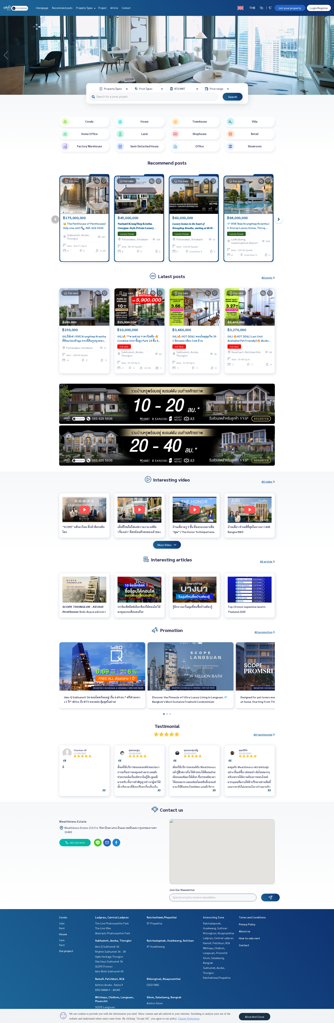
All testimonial (263, 734)
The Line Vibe (103, 928)
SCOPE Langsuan (105, 1007)
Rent (62, 928)
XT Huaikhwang (156, 946)
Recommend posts (62, 7)
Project (102, 7)
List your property (290, 8)
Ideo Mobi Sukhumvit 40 (109, 971)
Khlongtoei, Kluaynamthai (164, 978)
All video (267, 481)
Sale (62, 923)
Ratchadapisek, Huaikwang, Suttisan (170, 940)
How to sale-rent (249, 938)
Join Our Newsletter (182, 889)
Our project (66, 951)
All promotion (263, 632)
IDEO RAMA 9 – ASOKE (107, 989)
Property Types (84, 7)
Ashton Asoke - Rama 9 (109, 984)
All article (266, 561)
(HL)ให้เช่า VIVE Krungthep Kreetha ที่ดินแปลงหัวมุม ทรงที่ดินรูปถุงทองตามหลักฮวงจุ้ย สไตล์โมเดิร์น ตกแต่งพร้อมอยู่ (84, 339)
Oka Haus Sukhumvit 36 (109, 961)
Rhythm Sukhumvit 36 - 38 (110, 951)
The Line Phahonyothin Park (112, 923)
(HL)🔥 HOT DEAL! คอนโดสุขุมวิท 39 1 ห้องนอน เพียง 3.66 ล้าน (194, 338)
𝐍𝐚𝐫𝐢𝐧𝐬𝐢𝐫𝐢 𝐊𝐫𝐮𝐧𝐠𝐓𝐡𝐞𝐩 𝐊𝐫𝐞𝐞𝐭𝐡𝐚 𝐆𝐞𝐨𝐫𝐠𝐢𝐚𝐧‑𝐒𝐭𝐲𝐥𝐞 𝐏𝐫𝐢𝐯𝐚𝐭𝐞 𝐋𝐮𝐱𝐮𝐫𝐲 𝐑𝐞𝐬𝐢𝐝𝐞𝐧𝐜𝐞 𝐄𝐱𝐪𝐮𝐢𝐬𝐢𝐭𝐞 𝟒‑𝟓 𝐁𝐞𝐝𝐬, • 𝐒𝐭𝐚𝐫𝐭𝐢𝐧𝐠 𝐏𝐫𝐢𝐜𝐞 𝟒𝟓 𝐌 (136, 226)
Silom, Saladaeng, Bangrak (164, 997)
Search (232, 96)
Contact (126, 7)
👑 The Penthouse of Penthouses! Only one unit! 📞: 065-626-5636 (84, 226)
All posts (267, 277)
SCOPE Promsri (103, 966)
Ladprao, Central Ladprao (112, 917)
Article (114, 7)
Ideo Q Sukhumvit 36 (107, 946)
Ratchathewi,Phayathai (162, 917)
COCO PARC (153, 984)
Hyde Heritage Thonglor (109, 956)
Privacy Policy (247, 924)
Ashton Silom (155, 1003)
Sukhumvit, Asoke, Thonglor (113, 940)
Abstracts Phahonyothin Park (112, 933)
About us (244, 931)
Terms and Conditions (252, 917)
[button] (328, 55)
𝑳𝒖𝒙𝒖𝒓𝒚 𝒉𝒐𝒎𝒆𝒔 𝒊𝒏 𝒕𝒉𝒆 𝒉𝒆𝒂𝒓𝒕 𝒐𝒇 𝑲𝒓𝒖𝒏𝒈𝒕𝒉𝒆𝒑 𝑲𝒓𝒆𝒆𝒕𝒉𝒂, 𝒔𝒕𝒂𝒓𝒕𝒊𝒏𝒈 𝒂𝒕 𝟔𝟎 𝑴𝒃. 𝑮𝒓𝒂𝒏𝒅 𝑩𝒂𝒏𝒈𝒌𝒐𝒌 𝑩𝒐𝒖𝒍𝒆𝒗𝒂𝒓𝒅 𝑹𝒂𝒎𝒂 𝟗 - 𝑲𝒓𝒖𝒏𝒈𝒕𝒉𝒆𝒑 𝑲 (193, 226)
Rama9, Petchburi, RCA (109, 978)
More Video (165, 545)
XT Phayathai (154, 923)
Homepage (42, 7)
